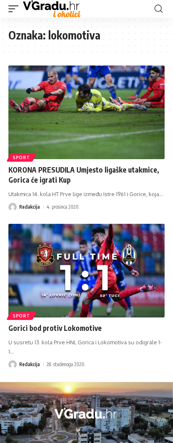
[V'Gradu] (52, 9)
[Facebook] (81, 431)
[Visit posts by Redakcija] (12, 207)
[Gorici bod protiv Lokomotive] (86, 270)
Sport (21, 157)
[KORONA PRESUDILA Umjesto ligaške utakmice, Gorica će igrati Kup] (86, 112)
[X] (91, 431)
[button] (15, 9)
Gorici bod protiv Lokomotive (55, 328)
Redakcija (29, 207)
